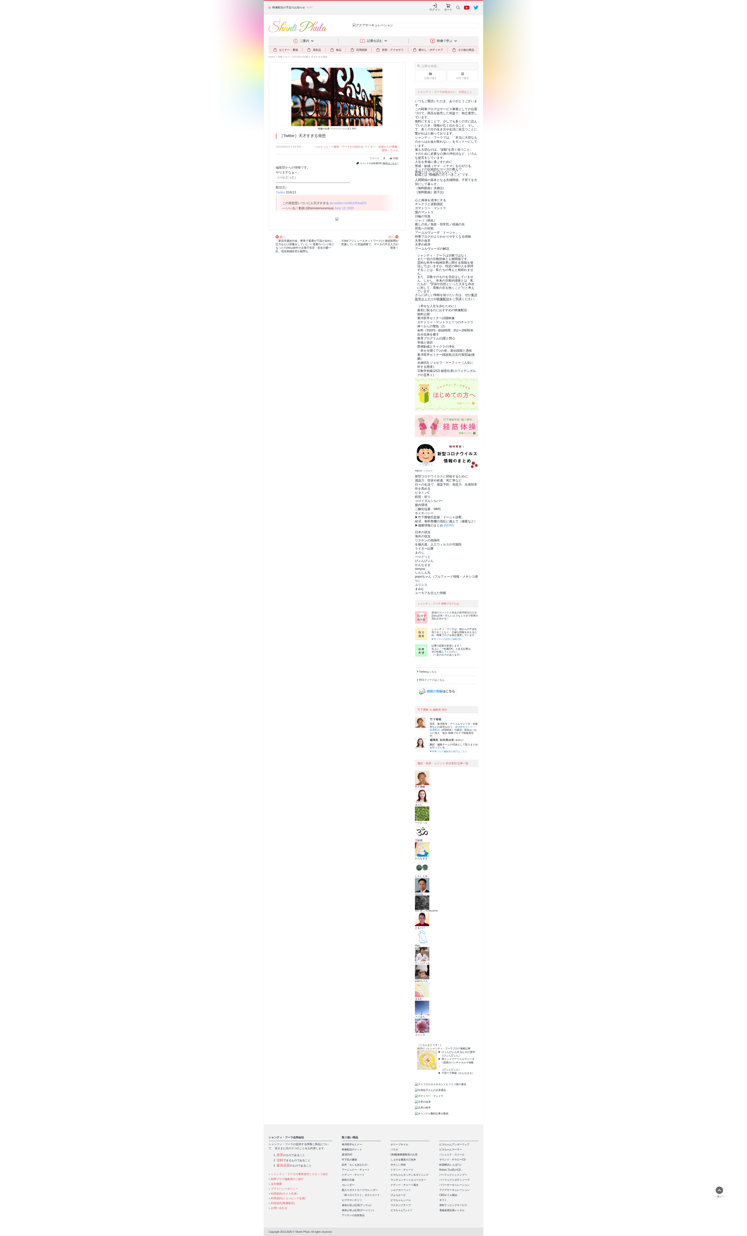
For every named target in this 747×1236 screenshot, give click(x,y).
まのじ (419, 552)
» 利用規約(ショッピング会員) (287, 1198)
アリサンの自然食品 (353, 1215)
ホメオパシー (424, 513)
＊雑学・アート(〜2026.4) (347, 146)
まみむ (419, 588)
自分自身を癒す (428, 334)
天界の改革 (422, 240)
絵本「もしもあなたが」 (356, 1164)
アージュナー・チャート (356, 1169)
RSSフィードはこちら (432, 679)
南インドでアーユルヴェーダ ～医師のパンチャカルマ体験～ (456, 1062)
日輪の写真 (422, 216)
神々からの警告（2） (432, 326)
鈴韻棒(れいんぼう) (450, 1164)
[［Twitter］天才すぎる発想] (337, 96)
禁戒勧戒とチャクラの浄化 (436, 346)
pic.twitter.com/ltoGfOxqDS (348, 203)
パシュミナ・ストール (452, 1154)
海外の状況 (422, 536)
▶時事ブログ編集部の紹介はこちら (448, 751)
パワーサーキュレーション (454, 1184)
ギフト (443, 1200)
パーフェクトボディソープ (454, 1179)
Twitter (280, 192)
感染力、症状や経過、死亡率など (438, 480)
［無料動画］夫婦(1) (429, 188)
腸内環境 (421, 505)
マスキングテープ (401, 1205)
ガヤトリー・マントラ (430, 208)
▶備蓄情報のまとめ (429, 525)
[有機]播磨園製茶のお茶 (404, 1154)
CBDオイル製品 (448, 1195)
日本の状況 (422, 532)
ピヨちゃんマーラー (450, 1149)
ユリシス (421, 584)
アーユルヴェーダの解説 (432, 248)
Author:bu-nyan (339, 128)
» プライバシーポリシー (283, 1188)
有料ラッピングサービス (453, 1205)
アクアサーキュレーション (454, 1190)
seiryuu (420, 568)
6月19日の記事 (300, 56)
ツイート (374, 158)
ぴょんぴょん (424, 560)
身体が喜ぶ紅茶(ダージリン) (358, 1210)
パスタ (394, 1149)
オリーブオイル (399, 1144)
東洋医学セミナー (465, 727)
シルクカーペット (401, 1190)
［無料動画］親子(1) (429, 192)
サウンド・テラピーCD (452, 1159)
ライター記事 (424, 548)
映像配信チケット (352, 1149)
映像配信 (435, 729)
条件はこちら (390, 163)
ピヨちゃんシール (401, 1200)
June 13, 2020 (344, 208)
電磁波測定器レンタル (452, 1210)
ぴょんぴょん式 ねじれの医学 (458, 1052)
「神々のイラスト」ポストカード (361, 1195)
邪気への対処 (424, 228)
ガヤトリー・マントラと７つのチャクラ (445, 322)
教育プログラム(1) (436, 338)
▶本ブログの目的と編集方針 (446, 639)
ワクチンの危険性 (427, 540)
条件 (444, 654)
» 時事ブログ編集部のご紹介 (286, 1179)
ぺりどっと (322, 146)
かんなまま (422, 565)
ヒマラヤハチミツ (352, 1200)
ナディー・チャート (353, 1174)
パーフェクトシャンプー (453, 1174)
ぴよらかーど (398, 1195)
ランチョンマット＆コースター (408, 1179)
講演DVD (347, 1154)
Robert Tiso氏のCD (450, 1169)
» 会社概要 (275, 1183)
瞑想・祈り (422, 496)
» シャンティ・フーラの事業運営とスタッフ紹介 (298, 1174)
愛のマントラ (424, 212)
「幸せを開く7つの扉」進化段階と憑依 (444, 350)
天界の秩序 (422, 244)
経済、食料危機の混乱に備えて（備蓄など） (446, 521)
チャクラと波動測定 (429, 204)
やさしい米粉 (398, 1164)
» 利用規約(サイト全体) (283, 1193)
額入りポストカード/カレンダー (360, 1190)
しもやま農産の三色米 (403, 1159)
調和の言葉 (348, 1179)
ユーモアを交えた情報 (430, 593)
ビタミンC (422, 492)
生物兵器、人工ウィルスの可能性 (438, 544)
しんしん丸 (422, 572)
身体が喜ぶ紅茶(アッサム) (356, 1205)
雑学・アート (390, 150)
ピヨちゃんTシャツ (401, 1210)
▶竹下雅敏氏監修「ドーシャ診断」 (440, 517)
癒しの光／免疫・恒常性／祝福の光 (440, 224)
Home (271, 56)
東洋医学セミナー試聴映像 (436, 318)
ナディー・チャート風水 (404, 1184)
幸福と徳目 (425, 342)
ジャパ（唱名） (426, 220)
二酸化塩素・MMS (428, 509)
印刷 (395, 158)
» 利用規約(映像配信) (282, 1203)
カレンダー (348, 1184)
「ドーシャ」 (437, 232)
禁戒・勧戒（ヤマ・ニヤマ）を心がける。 (444, 166)
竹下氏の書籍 (349, 1159)
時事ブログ (283, 56)
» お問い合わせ (278, 1208)
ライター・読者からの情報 (381, 146)
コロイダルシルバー (429, 500)
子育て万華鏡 (449, 1073)
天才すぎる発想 (319, 56)
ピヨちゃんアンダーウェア (454, 1144)
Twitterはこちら (428, 671)
